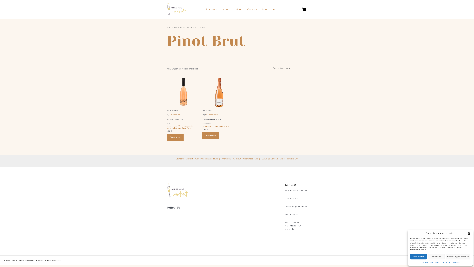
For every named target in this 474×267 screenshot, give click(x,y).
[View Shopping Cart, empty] (304, 9)
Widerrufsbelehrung (251, 159)
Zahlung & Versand (269, 159)
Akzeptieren (418, 257)
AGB (197, 159)
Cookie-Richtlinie (427, 262)
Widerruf (237, 159)
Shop (265, 9)
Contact (252, 9)
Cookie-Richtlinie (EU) (288, 159)
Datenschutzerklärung (442, 262)
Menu (238, 9)
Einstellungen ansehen (458, 257)
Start (169, 27)
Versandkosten (177, 115)
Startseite (212, 9)
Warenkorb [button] (175, 137)
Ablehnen (436, 257)
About (226, 9)
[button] (469, 233)
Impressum (456, 262)
